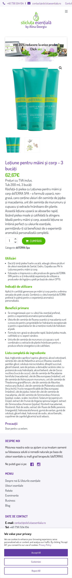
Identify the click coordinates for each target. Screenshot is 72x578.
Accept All (36, 552)
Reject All (36, 570)
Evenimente (12, 495)
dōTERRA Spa (23, 247)
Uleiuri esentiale (14, 485)
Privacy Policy (45, 544)
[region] (36, 553)
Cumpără (36, 241)
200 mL (16, 184)
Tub (7, 184)
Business (10, 500)
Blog (7, 505)
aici (40, 49)
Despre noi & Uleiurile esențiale (22, 480)
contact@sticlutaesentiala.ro (46, 3)
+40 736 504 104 (15, 3)
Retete (9, 490)
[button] (60, 68)
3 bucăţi (26, 184)
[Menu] (66, 11)
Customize (36, 561)
